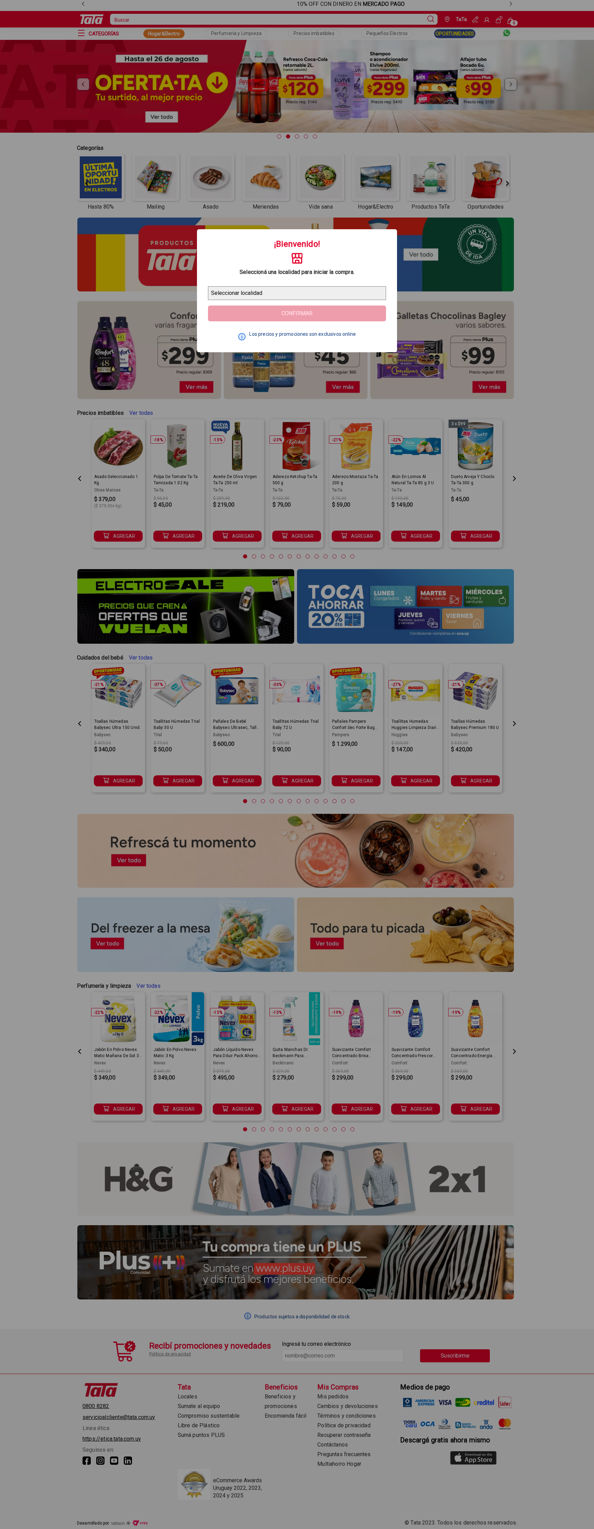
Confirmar (297, 313)
